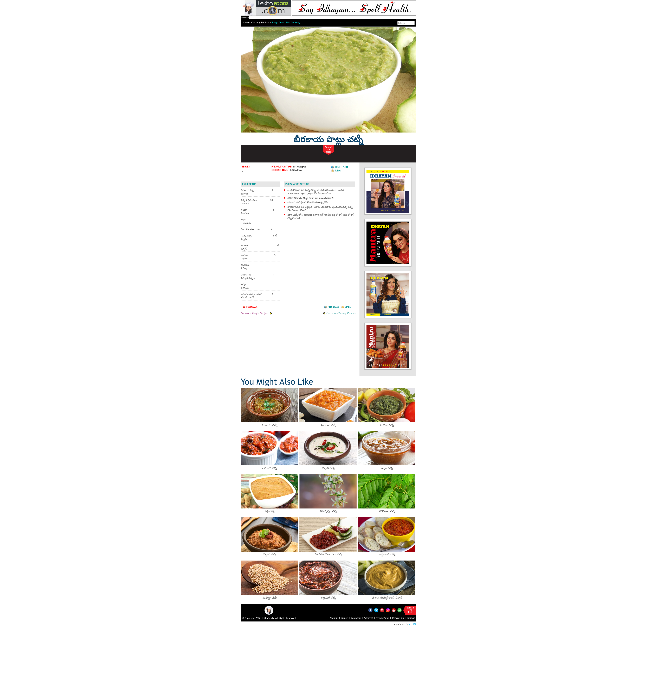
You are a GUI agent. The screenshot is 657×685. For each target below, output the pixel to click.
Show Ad (245, 17)
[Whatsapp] (399, 610)
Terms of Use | (399, 617)
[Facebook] (370, 610)
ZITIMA (412, 624)
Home (245, 22)
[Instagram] (388, 610)
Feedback (251, 306)
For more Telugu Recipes (255, 313)
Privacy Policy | (383, 617)
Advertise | (369, 617)
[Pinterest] (382, 610)
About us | (335, 617)
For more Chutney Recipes (340, 313)
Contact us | (357, 617)
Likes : (348, 306)
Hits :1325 (333, 306)
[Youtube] (394, 610)
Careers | (345, 617)
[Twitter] (376, 610)
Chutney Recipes (260, 22)
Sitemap (411, 617)
